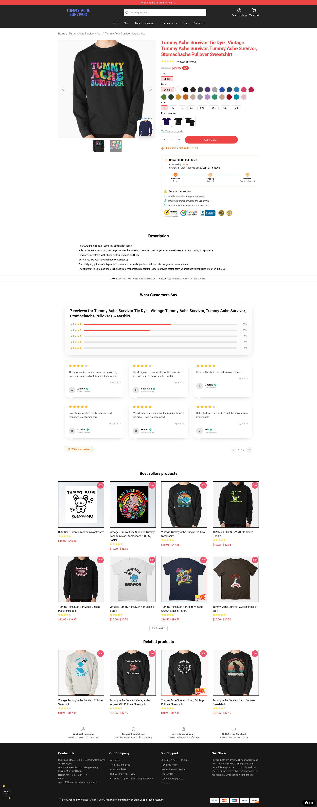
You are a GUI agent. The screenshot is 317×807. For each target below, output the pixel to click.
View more (158, 628)
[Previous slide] (63, 89)
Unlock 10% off (7, 792)
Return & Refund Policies (174, 769)
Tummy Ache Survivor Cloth (85, 33)
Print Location (168, 113)
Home (61, 33)
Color (164, 84)
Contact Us (167, 774)
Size (163, 102)
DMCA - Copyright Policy (122, 774)
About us (115, 760)
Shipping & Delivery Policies (175, 760)
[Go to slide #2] (115, 146)
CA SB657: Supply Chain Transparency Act (131, 778)
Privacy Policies (118, 769)
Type (163, 73)
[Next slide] (150, 89)
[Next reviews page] (249, 450)
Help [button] (311, 803)
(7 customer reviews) (186, 61)
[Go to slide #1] (98, 146)
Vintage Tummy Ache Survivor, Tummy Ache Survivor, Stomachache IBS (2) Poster (132, 536)
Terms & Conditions (120, 764)
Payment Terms (169, 764)
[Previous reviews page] (233, 450)
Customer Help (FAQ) (172, 778)
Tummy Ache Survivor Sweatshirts (125, 33)
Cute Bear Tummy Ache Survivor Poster (81, 532)
